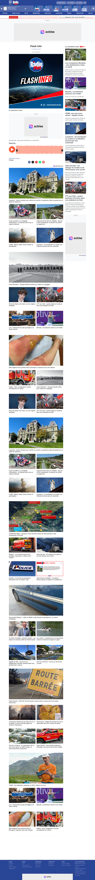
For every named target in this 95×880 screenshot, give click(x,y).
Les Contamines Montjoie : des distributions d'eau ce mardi (75, 65)
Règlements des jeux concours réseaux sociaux (80, 865)
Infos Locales (25, 865)
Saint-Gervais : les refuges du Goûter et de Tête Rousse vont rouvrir (75, 168)
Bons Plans (16, 13)
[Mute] (25, 9)
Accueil (5, 13)
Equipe (11, 865)
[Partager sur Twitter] (32, 163)
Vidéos (69, 13)
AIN (26, 17)
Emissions (38, 865)
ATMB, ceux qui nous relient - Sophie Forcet (74, 114)
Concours (59, 13)
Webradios (36, 13)
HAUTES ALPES (38, 17)
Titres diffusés (12, 867)
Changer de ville (89, 17)
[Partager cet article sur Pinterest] (36, 163)
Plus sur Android (66, 865)
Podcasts (48, 13)
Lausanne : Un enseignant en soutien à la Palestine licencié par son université (75, 140)
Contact (11, 863)
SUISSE (31, 17)
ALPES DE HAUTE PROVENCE (51, 17)
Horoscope (80, 13)
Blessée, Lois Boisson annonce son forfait (74, 93)
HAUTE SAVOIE (13, 17)
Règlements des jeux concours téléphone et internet (80, 873)
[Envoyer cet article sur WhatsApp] (39, 163)
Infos (26, 13)
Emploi (90, 13)
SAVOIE (21, 17)
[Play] (2, 9)
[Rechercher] (85, 2)
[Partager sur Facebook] (29, 163)
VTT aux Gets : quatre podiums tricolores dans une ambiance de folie (75, 198)
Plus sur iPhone (66, 863)
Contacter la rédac (27, 867)
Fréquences (12, 868)
